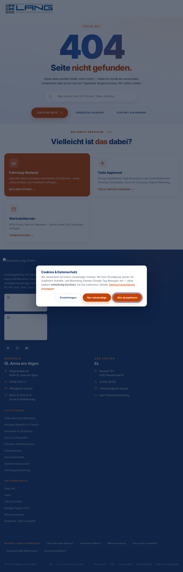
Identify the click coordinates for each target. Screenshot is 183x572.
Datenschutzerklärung (122, 284)
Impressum (47, 288)
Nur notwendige (97, 297)
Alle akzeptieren (127, 297)
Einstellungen (68, 297)
